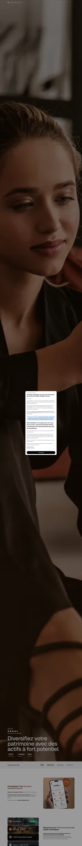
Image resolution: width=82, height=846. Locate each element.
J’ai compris (41, 452)
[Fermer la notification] (54, 393)
